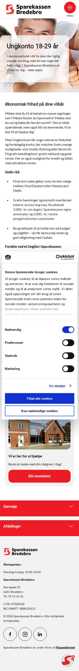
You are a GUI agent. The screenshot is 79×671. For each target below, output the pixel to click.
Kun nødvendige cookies (39, 411)
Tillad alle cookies (40, 398)
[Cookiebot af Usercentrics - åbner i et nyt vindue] (56, 257)
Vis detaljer (57, 385)
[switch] (68, 342)
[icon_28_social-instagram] (25, 634)
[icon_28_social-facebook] (10, 634)
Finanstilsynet (65, 647)
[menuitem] (29, 9)
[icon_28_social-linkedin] (40, 634)
